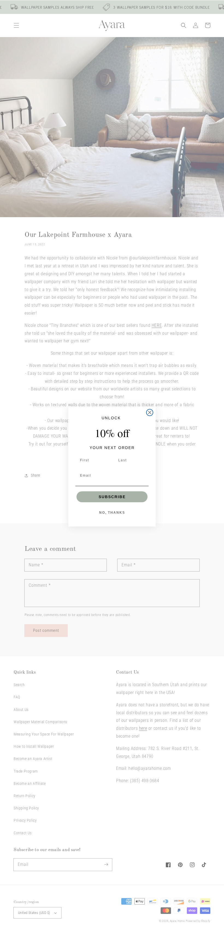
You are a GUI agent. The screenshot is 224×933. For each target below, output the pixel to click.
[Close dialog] (149, 412)
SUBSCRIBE (112, 497)
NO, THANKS (112, 513)
